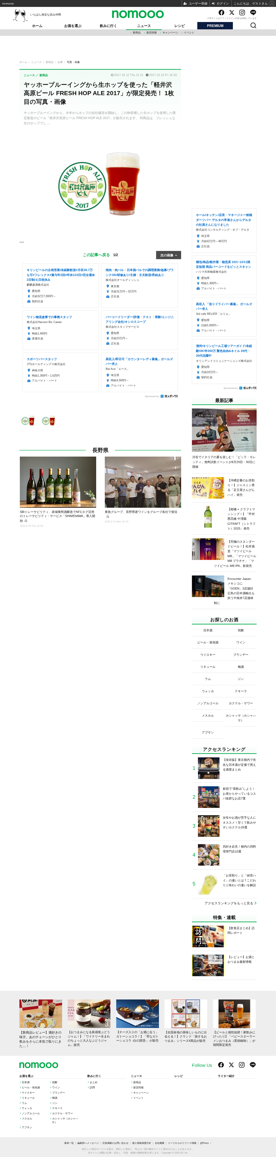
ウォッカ (27, 1108)
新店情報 (151, 32)
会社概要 (159, 1143)
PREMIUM (215, 26)
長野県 (100, 450)
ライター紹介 (226, 1076)
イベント (189, 32)
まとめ (93, 1082)
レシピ (179, 26)
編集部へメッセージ (88, 1143)
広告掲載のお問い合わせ (115, 1143)
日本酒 (26, 1082)
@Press (204, 1143)
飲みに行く (108, 26)
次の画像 (166, 255)
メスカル (27, 1118)
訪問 (92, 1087)
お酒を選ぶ (73, 26)
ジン (54, 1103)
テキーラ (57, 1108)
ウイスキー (28, 1092)
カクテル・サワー (62, 1113)
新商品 (137, 32)
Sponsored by (152, 396)
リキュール (28, 1097)
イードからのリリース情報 (182, 1143)
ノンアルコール (31, 1113)
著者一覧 (69, 1143)
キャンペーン (170, 32)
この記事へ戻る (100, 254)
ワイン (56, 1087)
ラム (24, 1103)
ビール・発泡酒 (31, 1087)
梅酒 (54, 1097)
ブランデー (58, 1092)
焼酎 (54, 1082)
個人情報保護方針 (141, 1143)
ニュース (144, 26)
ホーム (37, 26)
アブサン (27, 1127)
